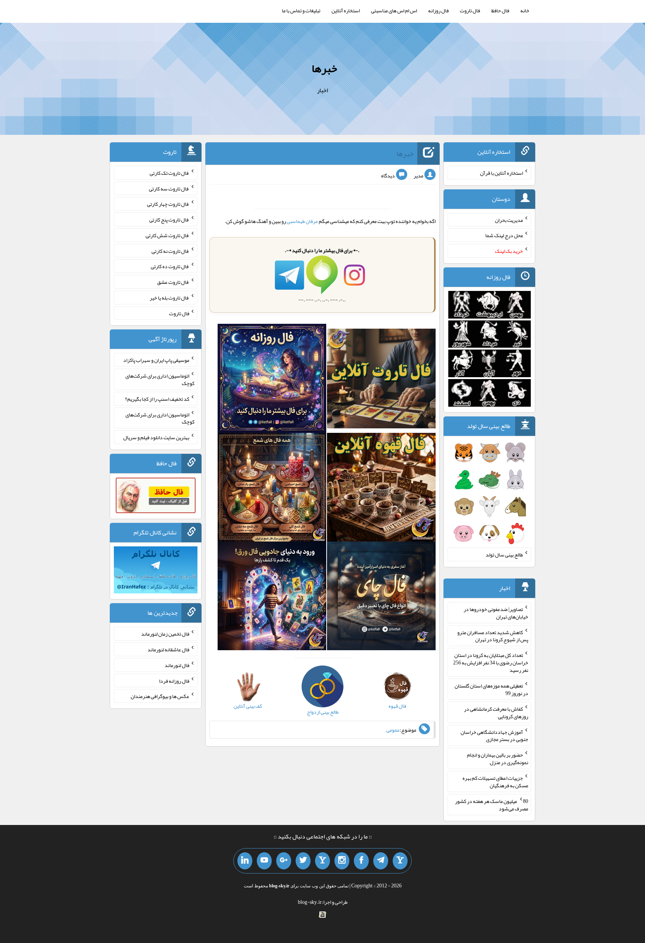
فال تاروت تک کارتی (169, 173)
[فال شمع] (272, 489)
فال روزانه (438, 10)
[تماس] (322, 860)
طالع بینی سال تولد (504, 554)
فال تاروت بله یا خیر (169, 297)
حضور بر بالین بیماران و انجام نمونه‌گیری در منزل (497, 758)
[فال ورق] (272, 597)
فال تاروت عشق (173, 282)
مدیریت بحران (509, 219)
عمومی (393, 730)
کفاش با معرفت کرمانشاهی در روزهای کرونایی (496, 713)
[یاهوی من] (400, 860)
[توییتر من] (303, 860)
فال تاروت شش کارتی (167, 235)
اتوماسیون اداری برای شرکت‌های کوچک (159, 379)
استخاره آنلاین (345, 10)
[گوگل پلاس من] (283, 860)
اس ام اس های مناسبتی (394, 10)
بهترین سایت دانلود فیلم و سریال (156, 437)
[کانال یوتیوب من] (264, 860)
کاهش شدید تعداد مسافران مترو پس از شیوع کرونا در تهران (492, 636)
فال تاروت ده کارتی (170, 266)
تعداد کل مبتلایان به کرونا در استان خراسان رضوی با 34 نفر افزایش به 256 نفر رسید (490, 662)
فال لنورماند (177, 665)
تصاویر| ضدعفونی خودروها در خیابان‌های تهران (496, 613)
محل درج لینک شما (504, 235)
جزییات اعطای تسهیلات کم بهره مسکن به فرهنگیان (495, 782)
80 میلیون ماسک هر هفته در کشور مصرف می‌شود (491, 805)
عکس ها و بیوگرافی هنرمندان (160, 696)
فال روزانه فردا (174, 680)
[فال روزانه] (272, 380)
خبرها (324, 68)
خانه (524, 10)
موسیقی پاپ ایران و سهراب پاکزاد (156, 360)
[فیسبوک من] (361, 860)
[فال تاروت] (381, 380)
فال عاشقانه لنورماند (168, 649)
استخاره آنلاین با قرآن (501, 173)
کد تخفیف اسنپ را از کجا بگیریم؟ (157, 399)
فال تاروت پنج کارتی (169, 219)
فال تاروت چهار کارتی (168, 204)
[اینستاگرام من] (341, 860)
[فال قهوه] (381, 489)
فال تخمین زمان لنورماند (165, 634)
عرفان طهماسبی (302, 221)
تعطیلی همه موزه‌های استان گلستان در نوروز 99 (491, 689)
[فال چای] (381, 597)
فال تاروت (470, 10)
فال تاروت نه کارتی (170, 250)
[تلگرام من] (380, 860)
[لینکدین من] (244, 860)
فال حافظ (500, 10)
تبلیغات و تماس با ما (301, 10)
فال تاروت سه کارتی (169, 188)
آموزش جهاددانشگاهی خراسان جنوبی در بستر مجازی (494, 735)
